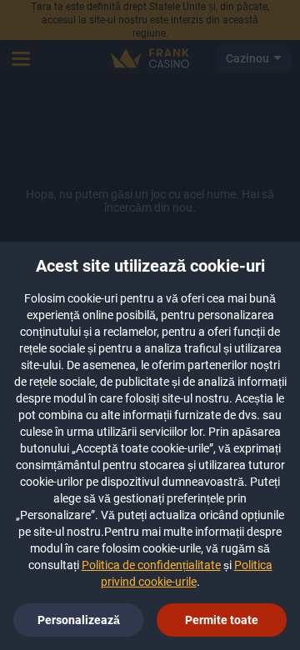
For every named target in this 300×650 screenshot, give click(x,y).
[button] (222, 620)
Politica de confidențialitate (151, 565)
